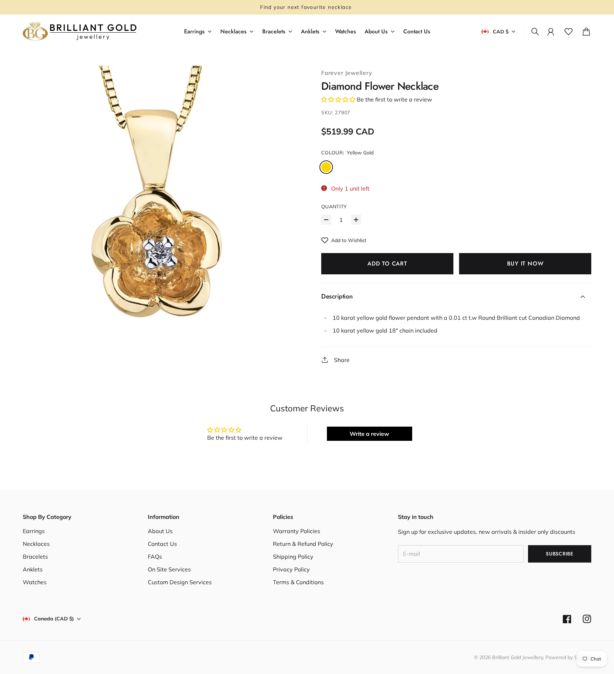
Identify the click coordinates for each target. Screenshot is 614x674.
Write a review (369, 433)
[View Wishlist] (568, 31)
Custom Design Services (180, 582)
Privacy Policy (291, 569)
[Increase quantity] (356, 220)
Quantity (334, 206)
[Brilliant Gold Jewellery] (79, 31)
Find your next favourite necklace (307, 7)
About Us (160, 531)
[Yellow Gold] (326, 167)
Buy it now (525, 263)
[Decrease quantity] (326, 220)
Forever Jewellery (346, 72)
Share (342, 359)
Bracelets (35, 556)
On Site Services (169, 569)
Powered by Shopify (568, 657)
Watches (35, 582)
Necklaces (36, 543)
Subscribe (559, 553)
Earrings (34, 531)
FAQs (155, 556)
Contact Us (162, 543)
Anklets (33, 569)
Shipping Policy (293, 556)
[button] (338, 99)
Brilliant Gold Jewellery (517, 657)
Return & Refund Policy (303, 543)
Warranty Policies (296, 531)
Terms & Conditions (298, 582)
